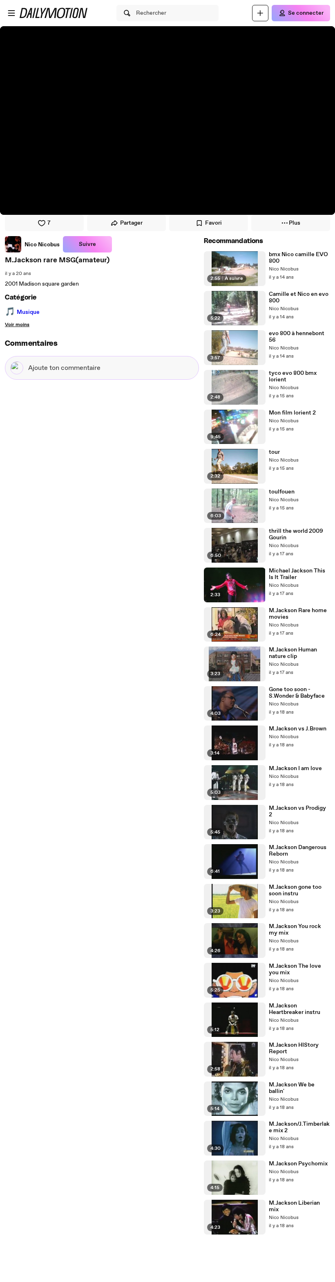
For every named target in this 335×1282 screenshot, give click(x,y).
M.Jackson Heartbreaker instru (294, 1009)
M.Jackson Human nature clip (293, 653)
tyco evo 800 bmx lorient (293, 376)
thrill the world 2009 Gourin (296, 534)
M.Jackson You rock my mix (295, 929)
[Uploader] (260, 13)
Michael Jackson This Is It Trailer (297, 574)
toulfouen (282, 492)
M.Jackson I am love (295, 768)
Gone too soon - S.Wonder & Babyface (297, 692)
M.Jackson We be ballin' (292, 1088)
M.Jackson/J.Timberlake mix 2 (299, 1127)
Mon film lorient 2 (292, 413)
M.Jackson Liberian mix (294, 1206)
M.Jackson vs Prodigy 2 (297, 811)
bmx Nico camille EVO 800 (298, 257)
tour (274, 452)
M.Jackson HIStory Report (294, 1048)
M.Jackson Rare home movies (298, 613)
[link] (32, 244)
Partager (131, 223)
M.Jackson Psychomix (298, 1163)
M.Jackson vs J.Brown (297, 728)
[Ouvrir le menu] (11, 13)
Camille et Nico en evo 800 (298, 297)
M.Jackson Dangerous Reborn (297, 850)
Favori (213, 223)
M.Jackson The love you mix (295, 969)
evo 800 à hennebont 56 (296, 336)
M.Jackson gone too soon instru (295, 890)
